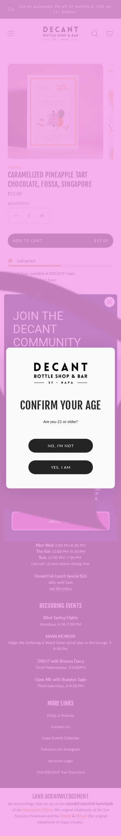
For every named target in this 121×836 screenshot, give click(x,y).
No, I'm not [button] (60, 445)
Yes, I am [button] (60, 467)
